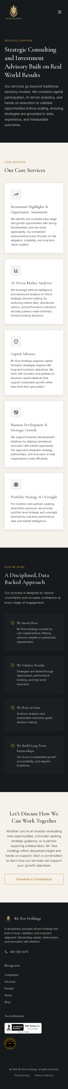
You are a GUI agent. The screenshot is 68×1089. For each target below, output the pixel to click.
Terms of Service (44, 1075)
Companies (12, 974)
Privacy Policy (22, 1075)
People (9, 988)
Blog (7, 1002)
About (8, 995)
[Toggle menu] (59, 12)
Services (10, 981)
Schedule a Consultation (34, 879)
